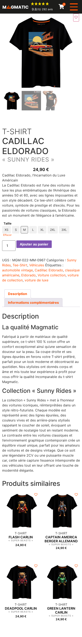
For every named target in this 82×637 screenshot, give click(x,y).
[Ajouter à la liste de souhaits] (76, 18)
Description (17, 294)
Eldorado (28, 275)
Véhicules (36, 265)
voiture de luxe (36, 280)
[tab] (17, 293)
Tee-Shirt (20, 265)
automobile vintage (17, 270)
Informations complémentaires (33, 302)
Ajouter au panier (34, 244)
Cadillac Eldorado (49, 270)
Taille (8, 223)
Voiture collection (52, 275)
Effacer (7, 234)
